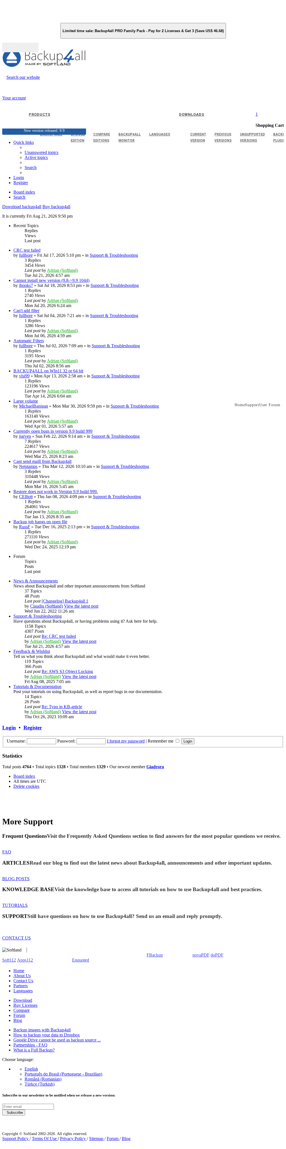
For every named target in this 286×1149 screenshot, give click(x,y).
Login (9, 728)
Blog (17, 1020)
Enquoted (80, 960)
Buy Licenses (25, 1005)
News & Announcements (35, 581)
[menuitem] (36, 157)
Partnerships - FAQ (30, 1045)
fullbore (26, 255)
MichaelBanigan (33, 406)
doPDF (217, 955)
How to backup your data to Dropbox (46, 1035)
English (31, 1069)
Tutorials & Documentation (37, 686)
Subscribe (13, 1112)
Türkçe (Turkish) (39, 1084)
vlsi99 (24, 376)
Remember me (161, 741)
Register (32, 728)
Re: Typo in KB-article (62, 706)
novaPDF (200, 955)
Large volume (25, 401)
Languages (23, 990)
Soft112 (9, 960)
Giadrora (155, 766)
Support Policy (16, 1138)
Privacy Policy (73, 1138)
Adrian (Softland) (62, 270)
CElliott (26, 496)
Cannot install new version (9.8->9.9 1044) (51, 280)
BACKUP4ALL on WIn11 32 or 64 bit (48, 370)
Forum (19, 1015)
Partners (20, 985)
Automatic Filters (28, 340)
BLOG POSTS (16, 878)
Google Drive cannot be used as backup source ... (57, 1040)
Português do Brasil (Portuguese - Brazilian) (63, 1074)
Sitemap (96, 1138)
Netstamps (28, 466)
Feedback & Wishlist (31, 651)
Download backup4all (21, 206)
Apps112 (25, 960)
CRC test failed (26, 250)
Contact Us (23, 980)
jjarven (25, 436)
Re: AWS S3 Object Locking (67, 671)
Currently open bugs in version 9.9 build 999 (52, 431)
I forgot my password (126, 741)
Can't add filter (26, 310)
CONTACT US (16, 938)
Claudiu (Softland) (46, 606)
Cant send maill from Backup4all (42, 461)
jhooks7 (26, 285)
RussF (24, 526)
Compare (21, 1010)
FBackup (155, 955)
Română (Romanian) (43, 1079)
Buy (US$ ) (20, 47)
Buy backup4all (56, 206)
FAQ (6, 852)
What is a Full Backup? (34, 1050)
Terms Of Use (45, 1138)
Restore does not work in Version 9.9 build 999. (55, 491)
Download (22, 1000)
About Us (22, 975)
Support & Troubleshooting (114, 255)
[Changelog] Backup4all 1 (65, 601)
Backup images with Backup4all (42, 1029)
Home (18, 970)
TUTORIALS (15, 905)
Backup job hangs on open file (40, 521)
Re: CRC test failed (59, 636)
